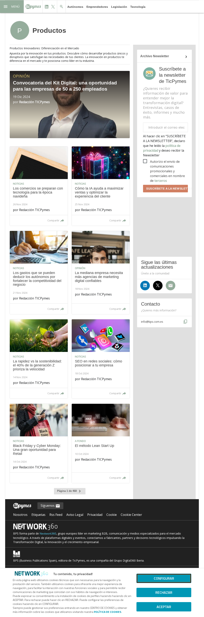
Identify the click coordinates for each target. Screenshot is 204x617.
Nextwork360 (48, 533)
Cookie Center (131, 514)
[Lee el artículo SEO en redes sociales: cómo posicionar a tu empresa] (101, 359)
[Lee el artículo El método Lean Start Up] (101, 443)
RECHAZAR (163, 592)
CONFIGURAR (164, 578)
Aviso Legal (74, 514)
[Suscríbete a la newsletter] (170, 285)
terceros (160, 180)
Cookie (111, 514)
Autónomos (75, 6)
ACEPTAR (164, 606)
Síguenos (48, 505)
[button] (12, 6)
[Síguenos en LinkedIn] (145, 285)
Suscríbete (167, 188)
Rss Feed (55, 514)
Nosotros (20, 514)
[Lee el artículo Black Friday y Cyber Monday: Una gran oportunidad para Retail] (39, 443)
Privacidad (94, 514)
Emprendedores (97, 6)
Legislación (119, 6)
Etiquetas (38, 514)
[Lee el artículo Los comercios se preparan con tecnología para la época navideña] (39, 186)
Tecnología (137, 6)
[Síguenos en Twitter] (158, 285)
